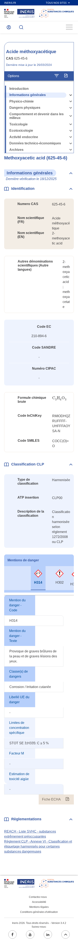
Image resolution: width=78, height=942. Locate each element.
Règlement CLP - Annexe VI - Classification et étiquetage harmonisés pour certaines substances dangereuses (38, 846)
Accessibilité (39, 902)
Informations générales (27, 95)
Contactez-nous (38, 897)
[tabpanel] (39, 700)
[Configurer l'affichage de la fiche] (56, 75)
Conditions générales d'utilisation (39, 912)
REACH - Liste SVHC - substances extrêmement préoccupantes (30, 834)
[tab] (7, 578)
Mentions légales (39, 907)
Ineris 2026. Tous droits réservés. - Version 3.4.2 (39, 923)
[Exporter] (65, 75)
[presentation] (59, 398)
